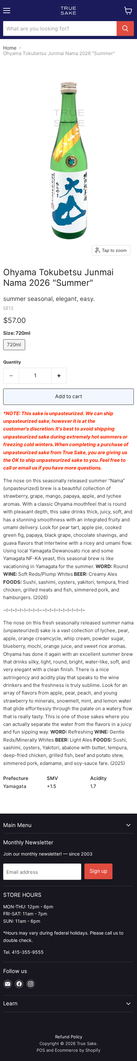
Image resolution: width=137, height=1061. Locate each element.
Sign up (98, 871)
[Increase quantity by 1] (59, 376)
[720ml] (15, 352)
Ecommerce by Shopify (77, 1050)
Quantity (12, 362)
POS (41, 1050)
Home (10, 48)
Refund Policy (68, 1036)
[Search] (125, 28)
